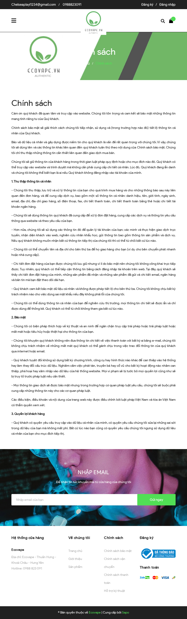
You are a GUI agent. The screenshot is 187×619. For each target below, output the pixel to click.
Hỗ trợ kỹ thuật (114, 591)
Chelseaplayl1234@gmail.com (33, 5)
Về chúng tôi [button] (79, 538)
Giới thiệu (75, 559)
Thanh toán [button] (149, 567)
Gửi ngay (156, 500)
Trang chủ (75, 551)
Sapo (125, 612)
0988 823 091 (32, 568)
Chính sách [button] (113, 538)
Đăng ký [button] (147, 538)
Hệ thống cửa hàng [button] (27, 538)
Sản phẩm (75, 567)
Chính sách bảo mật (118, 551)
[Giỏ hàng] (172, 20)
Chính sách (31, 103)
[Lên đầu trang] (175, 604)
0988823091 (72, 5)
